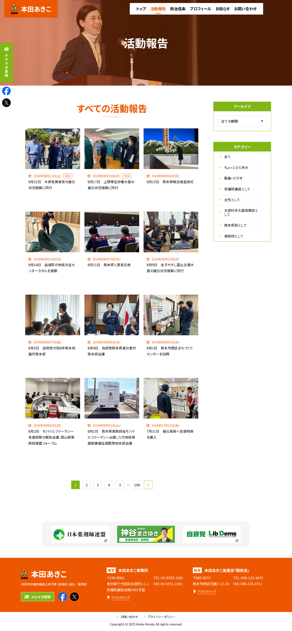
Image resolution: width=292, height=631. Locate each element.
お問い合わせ (129, 617)
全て (227, 156)
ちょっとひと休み (236, 167)
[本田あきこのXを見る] (6, 102)
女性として (232, 199)
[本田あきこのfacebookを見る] (6, 91)
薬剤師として (233, 236)
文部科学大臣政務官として (241, 212)
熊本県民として (235, 225)
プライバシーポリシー (161, 617)
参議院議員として (237, 189)
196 (137, 484)
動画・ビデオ (233, 178)
